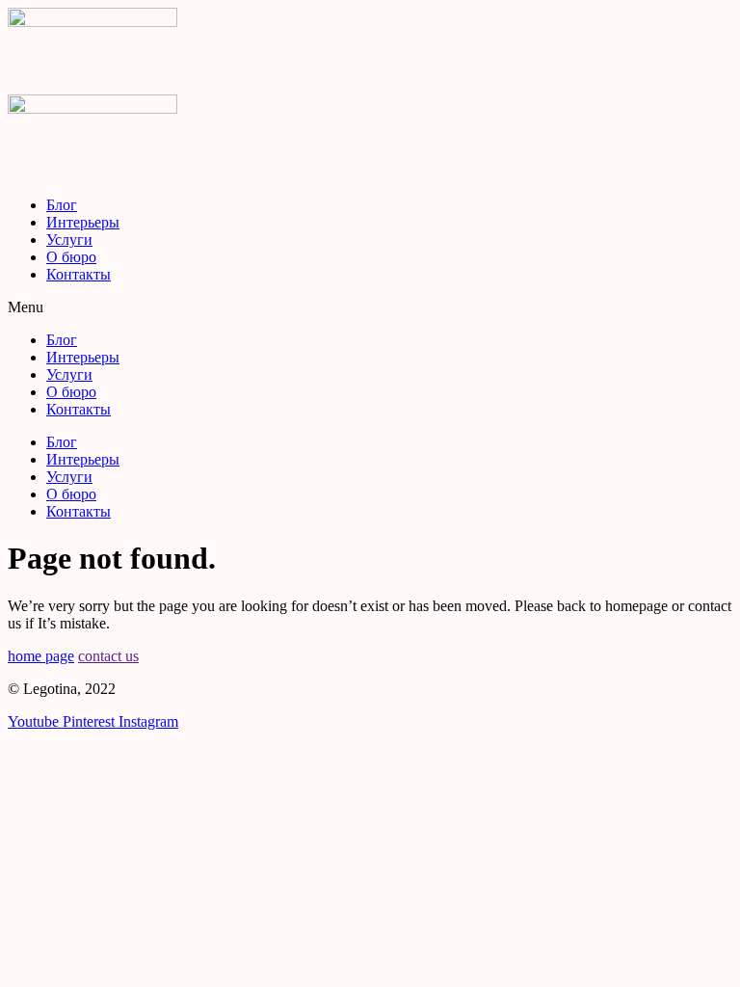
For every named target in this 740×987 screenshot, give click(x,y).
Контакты (78, 274)
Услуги (69, 239)
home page (41, 656)
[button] (370, 307)
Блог (61, 205)
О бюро (71, 257)
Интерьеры (82, 222)
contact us (108, 656)
